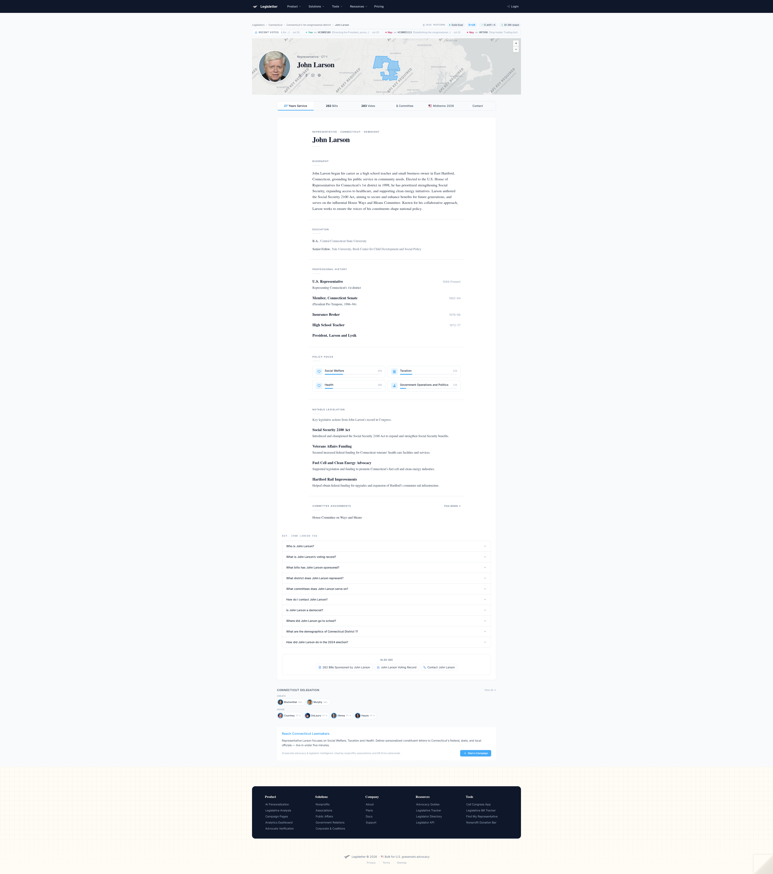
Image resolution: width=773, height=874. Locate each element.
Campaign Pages (276, 816)
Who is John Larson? (300, 546)
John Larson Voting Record (398, 667)
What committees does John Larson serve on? (317, 588)
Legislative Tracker (428, 810)
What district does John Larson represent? (314, 578)
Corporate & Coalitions (330, 828)
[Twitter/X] (300, 75)
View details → (452, 505)
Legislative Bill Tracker (481, 810)
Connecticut (275, 24)
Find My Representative (482, 816)
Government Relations (330, 822)
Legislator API (425, 822)
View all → (490, 689)
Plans (369, 810)
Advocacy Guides (427, 804)
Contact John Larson (441, 667)
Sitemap (401, 862)
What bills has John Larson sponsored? (312, 567)
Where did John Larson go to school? (311, 620)
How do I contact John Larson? (307, 599)
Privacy (371, 862)
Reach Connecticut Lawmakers (306, 734)
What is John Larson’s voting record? (311, 556)
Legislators (258, 24)
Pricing (379, 6)
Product (292, 6)
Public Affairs (324, 816)
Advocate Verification (279, 828)
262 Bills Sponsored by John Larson (346, 667)
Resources (357, 6)
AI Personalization (277, 804)
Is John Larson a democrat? (304, 610)
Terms (386, 862)
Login (515, 6)
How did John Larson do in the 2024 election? (317, 642)
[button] (516, 43)
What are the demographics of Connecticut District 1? (322, 631)
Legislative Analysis (278, 810)
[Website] (319, 75)
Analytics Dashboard (279, 822)
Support (371, 822)
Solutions (315, 6)
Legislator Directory (429, 816)
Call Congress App (478, 804)
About (370, 804)
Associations (324, 810)
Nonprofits (323, 804)
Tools (335, 6)
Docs (369, 816)
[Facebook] (306, 75)
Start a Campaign (478, 753)
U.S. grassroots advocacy (413, 856)
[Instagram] (313, 75)
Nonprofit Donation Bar (481, 822)
